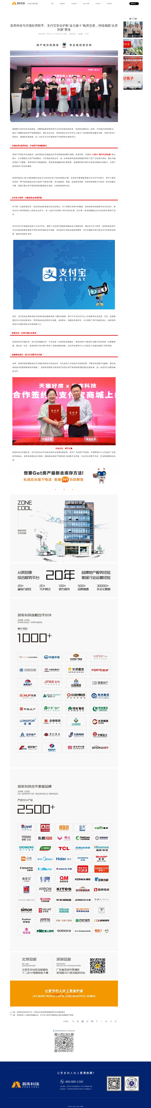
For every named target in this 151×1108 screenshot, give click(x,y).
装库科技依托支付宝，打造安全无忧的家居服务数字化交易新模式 (41, 1012)
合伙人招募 (86, 3)
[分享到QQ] (82, 1021)
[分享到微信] (92, 1021)
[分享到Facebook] (97, 1021)
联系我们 (109, 3)
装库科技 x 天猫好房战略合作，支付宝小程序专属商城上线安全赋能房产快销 (45, 1015)
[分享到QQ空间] (78, 1021)
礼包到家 (74, 3)
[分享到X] (101, 1021)
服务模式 (62, 3)
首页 (52, 3)
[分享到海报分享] (115, 1021)
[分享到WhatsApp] (111, 1021)
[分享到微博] (87, 1021)
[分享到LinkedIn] (106, 1021)
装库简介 (98, 3)
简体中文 (133, 3)
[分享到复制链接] (73, 1021)
